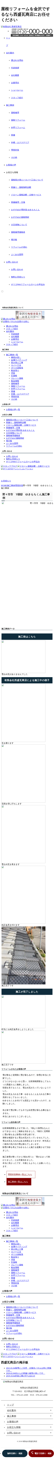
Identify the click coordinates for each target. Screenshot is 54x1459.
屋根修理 (15, 113)
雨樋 (13, 135)
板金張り (15, 370)
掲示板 (14, 240)
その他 (14, 157)
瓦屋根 (14, 376)
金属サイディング (19, 360)
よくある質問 (17, 254)
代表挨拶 (15, 68)
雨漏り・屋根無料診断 (21, 187)
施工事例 (10, 105)
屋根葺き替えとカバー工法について (27, 180)
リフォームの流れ (19, 247)
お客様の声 (11, 165)
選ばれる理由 (17, 60)
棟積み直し (16, 357)
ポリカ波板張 (17, 368)
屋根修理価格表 (18, 232)
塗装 (13, 373)
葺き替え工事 (17, 363)
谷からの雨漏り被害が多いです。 (30, 1373)
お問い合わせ (12, 262)
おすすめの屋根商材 (20, 217)
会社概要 (15, 75)
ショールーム (17, 90)
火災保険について (19, 225)
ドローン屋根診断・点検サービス (26, 195)
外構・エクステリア (20, 142)
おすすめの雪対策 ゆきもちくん (25, 210)
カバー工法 (16, 365)
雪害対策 (15, 150)
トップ (10, 1405)
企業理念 (15, 83)
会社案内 (10, 53)
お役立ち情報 (14, 1427)
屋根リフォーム (18, 120)
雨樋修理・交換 (18, 202)
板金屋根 (15, 381)
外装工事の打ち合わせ (25, 1376)
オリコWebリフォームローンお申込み (28, 284)
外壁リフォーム (18, 127)
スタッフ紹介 (17, 98)
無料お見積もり (18, 277)
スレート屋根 (17, 378)
